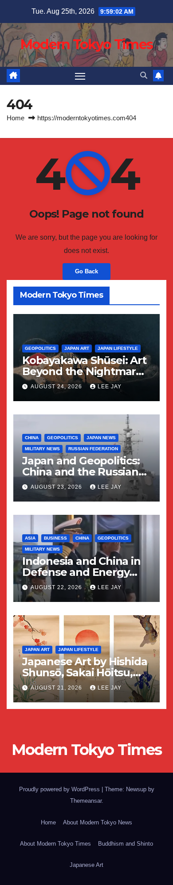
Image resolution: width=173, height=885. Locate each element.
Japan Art (76, 348)
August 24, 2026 (57, 386)
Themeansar (86, 800)
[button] (143, 75)
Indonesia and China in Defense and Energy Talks (81, 572)
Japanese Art (86, 865)
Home (15, 118)
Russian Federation (93, 448)
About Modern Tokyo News (97, 822)
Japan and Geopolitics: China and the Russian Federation (81, 471)
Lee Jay (110, 386)
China (32, 437)
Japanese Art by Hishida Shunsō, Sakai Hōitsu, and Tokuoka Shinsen (84, 672)
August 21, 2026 (57, 688)
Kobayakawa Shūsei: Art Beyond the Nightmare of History (84, 371)
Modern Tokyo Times (86, 44)
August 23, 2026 (57, 487)
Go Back (86, 271)
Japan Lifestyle (118, 348)
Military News (42, 448)
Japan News (101, 437)
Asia (30, 538)
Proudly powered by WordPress (60, 789)
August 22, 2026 (57, 587)
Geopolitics (40, 348)
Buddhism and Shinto (125, 843)
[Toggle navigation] (80, 76)
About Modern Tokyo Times (55, 843)
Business (55, 538)
